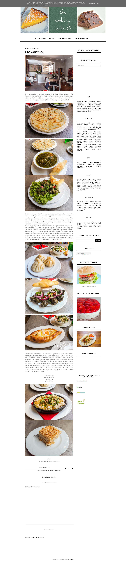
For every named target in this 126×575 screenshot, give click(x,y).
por (86, 144)
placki (93, 106)
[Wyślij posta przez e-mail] (49, 467)
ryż (78, 110)
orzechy (98, 141)
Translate (87, 255)
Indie (96, 181)
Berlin (78, 222)
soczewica (98, 146)
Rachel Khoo (97, 207)
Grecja (83, 180)
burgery (79, 101)
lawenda (94, 136)
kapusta (95, 134)
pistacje (91, 142)
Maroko (83, 183)
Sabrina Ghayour (81, 209)
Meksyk (94, 183)
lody (100, 103)
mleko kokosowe (97, 139)
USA (78, 188)
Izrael (83, 182)
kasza (99, 134)
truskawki (79, 149)
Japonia (87, 182)
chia (100, 126)
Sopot (94, 225)
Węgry (78, 190)
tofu (100, 147)
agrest (78, 123)
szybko (98, 166)
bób (90, 126)
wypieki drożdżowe (97, 110)
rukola (91, 146)
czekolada (92, 130)
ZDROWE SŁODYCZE (82, 38)
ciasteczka (92, 101)
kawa (78, 136)
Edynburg (99, 222)
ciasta (84, 101)
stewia (78, 147)
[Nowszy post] (26, 529)
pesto (85, 142)
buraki (86, 126)
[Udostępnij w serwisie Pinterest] (72, 468)
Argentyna (79, 179)
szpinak (91, 147)
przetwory (84, 108)
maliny (99, 136)
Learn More (92, 3)
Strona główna (40, 38)
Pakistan (84, 185)
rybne (99, 108)
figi (95, 131)
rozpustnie (79, 166)
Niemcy (79, 185)
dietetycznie (80, 164)
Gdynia (83, 223)
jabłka (99, 133)
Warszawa (58, 470)
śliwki (99, 149)
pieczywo (89, 106)
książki (95, 103)
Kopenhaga (98, 223)
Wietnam (98, 188)
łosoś (93, 149)
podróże (98, 106)
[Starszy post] (72, 529)
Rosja (95, 185)
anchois (88, 123)
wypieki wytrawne (82, 111)
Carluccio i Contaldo (89, 201)
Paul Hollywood (88, 207)
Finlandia (99, 179)
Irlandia (78, 182)
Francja (79, 180)
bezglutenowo (95, 162)
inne (85, 103)
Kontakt (52, 38)
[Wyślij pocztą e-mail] (65, 468)
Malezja (79, 183)
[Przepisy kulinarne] (81, 404)
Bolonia (82, 222)
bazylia (99, 124)
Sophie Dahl (91, 209)
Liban (100, 182)
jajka (82, 135)
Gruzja (45, 470)
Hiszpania (92, 180)
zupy (89, 111)
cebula (95, 126)
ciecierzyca (97, 128)
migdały (86, 139)
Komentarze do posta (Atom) (37, 537)
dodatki (79, 103)
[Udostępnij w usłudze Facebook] (71, 468)
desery (99, 101)
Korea (96, 182)
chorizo (79, 128)
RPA (91, 185)
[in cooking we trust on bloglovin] (82, 381)
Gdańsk (79, 223)
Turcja (99, 186)
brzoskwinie (79, 126)
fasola (85, 132)
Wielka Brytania (90, 188)
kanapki (89, 103)
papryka (79, 142)
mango (78, 137)
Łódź (79, 228)
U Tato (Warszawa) (34, 52)
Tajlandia (90, 186)
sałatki (82, 110)
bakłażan (79, 124)
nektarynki (79, 141)
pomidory (80, 144)
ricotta (85, 146)
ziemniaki (87, 149)
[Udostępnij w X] (69, 468)
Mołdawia (99, 183)
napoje (84, 106)
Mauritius (88, 183)
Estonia (94, 179)
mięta (90, 139)
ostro (94, 164)
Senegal (99, 185)
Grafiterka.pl (71, 559)
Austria (84, 179)
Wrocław (90, 226)
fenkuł (91, 131)
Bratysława (87, 222)
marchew (92, 137)
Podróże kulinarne (65, 38)
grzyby (89, 133)
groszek (79, 133)
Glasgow (88, 223)
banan (86, 124)
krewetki (82, 136)
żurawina (79, 150)
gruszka (85, 133)
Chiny (89, 179)
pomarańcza (98, 142)
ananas (83, 123)
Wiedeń (85, 226)
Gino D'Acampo (83, 203)
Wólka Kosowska (97, 226)
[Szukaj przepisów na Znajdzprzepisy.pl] (79, 387)
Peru (88, 185)
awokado (98, 123)
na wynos (88, 164)
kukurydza (88, 136)
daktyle (99, 129)
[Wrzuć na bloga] (67, 468)
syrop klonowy (85, 147)
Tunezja (95, 186)
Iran (100, 180)
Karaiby (91, 182)
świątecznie (88, 167)
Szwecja (79, 186)
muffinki (79, 106)
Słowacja (84, 186)
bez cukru (81, 162)
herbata (94, 133)
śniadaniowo (80, 167)
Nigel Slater (91, 205)
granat (99, 131)
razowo (99, 164)
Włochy (83, 190)
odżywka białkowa (88, 141)
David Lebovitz (98, 201)
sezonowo (89, 166)
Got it (97, 3)
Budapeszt (93, 222)
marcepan (85, 137)
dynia (78, 131)
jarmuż (86, 134)
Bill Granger (80, 201)
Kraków (79, 225)
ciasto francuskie (87, 127)
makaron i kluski (85, 105)
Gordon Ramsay (96, 203)
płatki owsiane (92, 144)
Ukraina (83, 188)
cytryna (85, 130)
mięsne (98, 105)
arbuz (93, 123)
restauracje (51, 470)
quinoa (99, 144)
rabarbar (79, 146)
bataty (92, 124)
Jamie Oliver (82, 205)
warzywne (88, 110)
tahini (96, 147)
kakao (90, 135)
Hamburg (93, 223)
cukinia (79, 130)
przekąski (79, 108)
